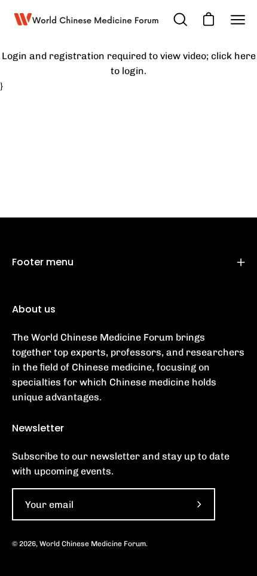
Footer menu (43, 262)
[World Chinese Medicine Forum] (86, 19)
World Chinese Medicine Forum (92, 544)
